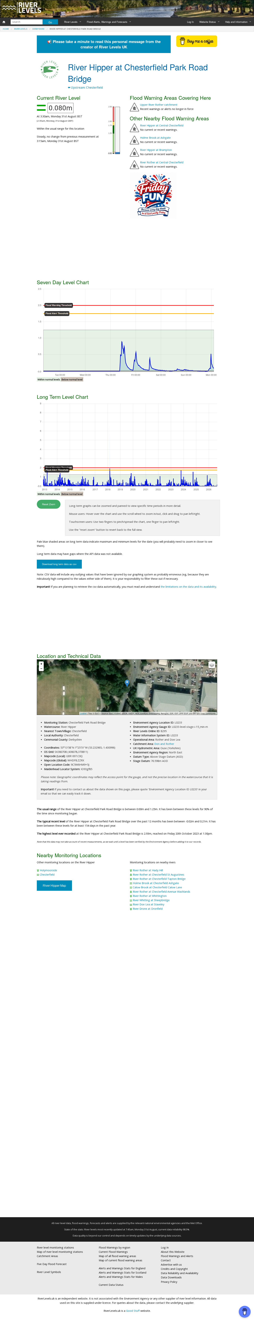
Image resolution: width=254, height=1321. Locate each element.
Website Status (207, 22)
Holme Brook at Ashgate (155, 137)
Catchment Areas (47, 1256)
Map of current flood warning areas (120, 1260)
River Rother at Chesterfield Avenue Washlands (161, 891)
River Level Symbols (49, 1272)
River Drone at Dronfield (148, 908)
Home (6, 28)
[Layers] (211, 664)
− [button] (41, 669)
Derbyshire (38, 28)
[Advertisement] (127, 248)
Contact (166, 1260)
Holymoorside (48, 870)
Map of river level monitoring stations (60, 1252)
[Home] (4, 22)
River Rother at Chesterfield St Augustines (158, 874)
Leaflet (83, 713)
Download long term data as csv (59, 564)
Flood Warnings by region (114, 1247)
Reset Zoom (48, 504)
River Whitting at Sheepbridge (151, 900)
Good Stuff (133, 1310)
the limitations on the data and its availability (188, 586)
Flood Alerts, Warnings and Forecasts (107, 22)
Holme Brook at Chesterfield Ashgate (156, 883)
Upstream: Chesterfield (86, 87)
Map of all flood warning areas (117, 1256)
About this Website (172, 1252)
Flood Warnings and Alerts (177, 1256)
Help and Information (236, 22)
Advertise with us (171, 1264)
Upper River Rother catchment (158, 104)
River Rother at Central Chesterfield (161, 162)
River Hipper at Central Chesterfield (161, 125)
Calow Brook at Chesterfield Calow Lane (157, 887)
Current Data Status (111, 1285)
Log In (190, 22)
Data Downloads (171, 1277)
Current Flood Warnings (113, 1252)
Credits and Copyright (174, 1269)
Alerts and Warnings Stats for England (122, 1268)
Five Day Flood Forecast (52, 1264)
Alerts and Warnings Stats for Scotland (122, 1272)
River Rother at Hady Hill (148, 870)
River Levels (71, 22)
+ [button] (41, 664)
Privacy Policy (169, 1282)
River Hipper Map (54, 885)
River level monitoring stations (55, 1247)
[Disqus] (127, 1065)
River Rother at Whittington (150, 896)
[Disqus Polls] (127, 968)
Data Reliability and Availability (179, 1273)
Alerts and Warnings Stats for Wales (121, 1277)
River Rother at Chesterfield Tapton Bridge (159, 879)
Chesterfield (47, 874)
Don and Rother (164, 744)
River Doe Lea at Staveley (148, 904)
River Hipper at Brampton (156, 150)
